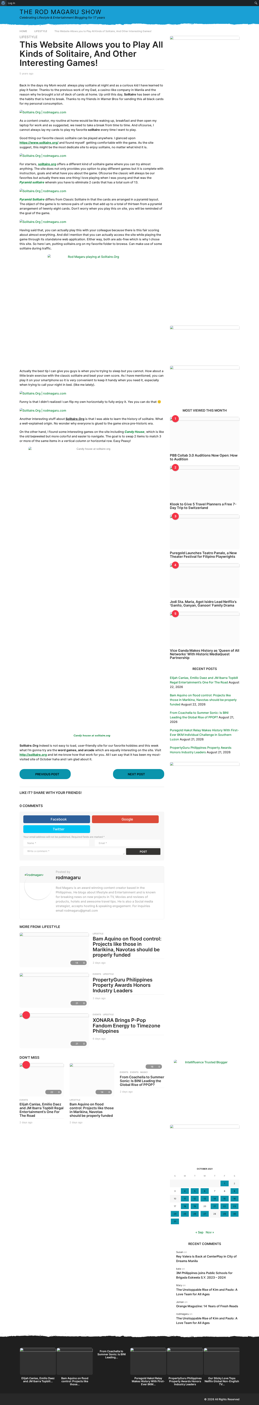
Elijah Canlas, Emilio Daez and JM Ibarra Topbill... (38, 1380)
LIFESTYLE (29, 37)
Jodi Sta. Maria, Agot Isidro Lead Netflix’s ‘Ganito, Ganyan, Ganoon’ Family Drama (203, 603)
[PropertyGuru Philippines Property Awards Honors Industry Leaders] (54, 990)
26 (194, 1214)
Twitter (58, 829)
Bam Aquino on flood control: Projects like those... (74, 1381)
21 (214, 1206)
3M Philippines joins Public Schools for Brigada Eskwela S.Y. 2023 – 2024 (204, 1275)
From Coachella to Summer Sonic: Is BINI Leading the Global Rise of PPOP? (142, 1081)
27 (204, 1214)
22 (224, 1206)
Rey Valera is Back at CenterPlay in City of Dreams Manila (206, 1258)
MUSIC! (144, 1072)
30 (234, 1214)
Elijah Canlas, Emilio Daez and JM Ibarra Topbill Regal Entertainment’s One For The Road (42, 1109)
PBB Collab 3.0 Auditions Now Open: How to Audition (204, 457)
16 (234, 1198)
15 (224, 1198)
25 (185, 1214)
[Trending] (26, 1015)
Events (124, 1072)
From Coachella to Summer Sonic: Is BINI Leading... (111, 1354)
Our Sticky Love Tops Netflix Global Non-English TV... (222, 1381)
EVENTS (97, 974)
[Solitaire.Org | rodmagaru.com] (43, 112)
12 (195, 1198)
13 (205, 1198)
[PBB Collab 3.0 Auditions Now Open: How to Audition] (204, 434)
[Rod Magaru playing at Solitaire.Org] (92, 309)
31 (175, 1221)
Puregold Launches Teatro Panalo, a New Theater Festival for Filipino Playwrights (203, 555)
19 (195, 1206)
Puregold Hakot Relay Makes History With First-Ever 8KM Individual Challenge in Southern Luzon (204, 734)
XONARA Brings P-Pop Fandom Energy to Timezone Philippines (126, 1025)
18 (185, 1206)
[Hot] (26, 1065)
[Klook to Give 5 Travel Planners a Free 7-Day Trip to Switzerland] (204, 483)
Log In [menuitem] (11, 3)
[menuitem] (3, 3)
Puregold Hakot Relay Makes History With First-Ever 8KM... (148, 1381)
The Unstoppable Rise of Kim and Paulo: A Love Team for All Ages (207, 1292)
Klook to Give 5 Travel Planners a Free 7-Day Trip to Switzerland (203, 506)
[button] (228, 14)
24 (175, 1214)
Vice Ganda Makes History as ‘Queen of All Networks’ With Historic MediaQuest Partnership (204, 654)
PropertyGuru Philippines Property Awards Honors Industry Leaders (122, 985)
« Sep (199, 1232)
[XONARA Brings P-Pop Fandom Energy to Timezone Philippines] (54, 1030)
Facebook (59, 819)
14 (214, 1198)
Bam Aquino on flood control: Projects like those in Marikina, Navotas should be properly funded (127, 947)
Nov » (210, 1232)
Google (127, 819)
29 (224, 1214)
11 (185, 1198)
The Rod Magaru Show (60, 12)
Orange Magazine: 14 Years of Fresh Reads (207, 1306)
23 (234, 1206)
